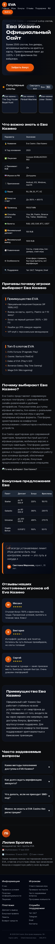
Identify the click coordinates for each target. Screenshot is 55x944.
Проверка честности (38, 890)
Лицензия (6, 899)
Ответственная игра (38, 886)
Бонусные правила (10, 913)
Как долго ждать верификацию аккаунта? (27, 781)
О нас (4, 886)
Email (31, 920)
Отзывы (29, 8)
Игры (13, 8)
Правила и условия (10, 890)
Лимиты (5, 917)
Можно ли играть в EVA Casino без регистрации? (27, 810)
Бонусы (21, 8)
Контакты (33, 924)
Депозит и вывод (10, 910)
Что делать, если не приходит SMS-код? (27, 796)
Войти (7, 12)
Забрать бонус (20, 67)
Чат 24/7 (33, 913)
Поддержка (40, 8)
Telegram (33, 916)
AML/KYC (42, 938)
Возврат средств (10, 921)
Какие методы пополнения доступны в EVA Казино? (27, 767)
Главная (5, 8)
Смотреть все (35, 87)
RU (49, 8)
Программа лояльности (39, 899)
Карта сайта (13, 938)
